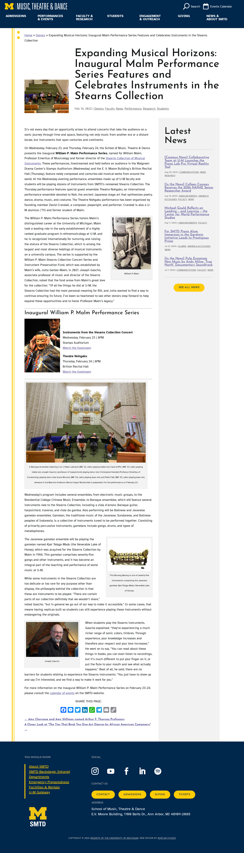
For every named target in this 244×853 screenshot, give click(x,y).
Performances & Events (50, 17)
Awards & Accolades (198, 246)
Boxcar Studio (167, 838)
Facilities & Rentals (44, 787)
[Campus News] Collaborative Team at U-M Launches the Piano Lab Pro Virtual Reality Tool (187, 162)
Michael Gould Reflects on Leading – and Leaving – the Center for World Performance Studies (187, 212)
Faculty (109, 109)
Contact (103, 794)
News (119, 109)
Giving (184, 16)
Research (149, 109)
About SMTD (39, 766)
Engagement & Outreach (150, 17)
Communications (189, 172)
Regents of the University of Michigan (114, 838)
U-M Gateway (39, 792)
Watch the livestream (77, 348)
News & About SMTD (216, 17)
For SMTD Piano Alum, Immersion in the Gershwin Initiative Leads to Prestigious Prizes (187, 236)
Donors (40, 35)
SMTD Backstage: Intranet (49, 771)
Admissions (16, 16)
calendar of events (62, 693)
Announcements (188, 196)
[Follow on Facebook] (130, 771)
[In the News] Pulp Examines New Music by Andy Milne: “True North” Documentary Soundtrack (189, 262)
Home (28, 35)
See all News (189, 287)
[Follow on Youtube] (114, 771)
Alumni (182, 246)
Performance (133, 109)
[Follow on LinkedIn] (146, 771)
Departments (39, 777)
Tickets (184, 794)
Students (115, 16)
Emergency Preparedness (49, 782)
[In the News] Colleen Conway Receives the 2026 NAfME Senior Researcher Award (189, 188)
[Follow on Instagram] (98, 771)
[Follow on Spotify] (161, 771)
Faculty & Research (84, 17)
